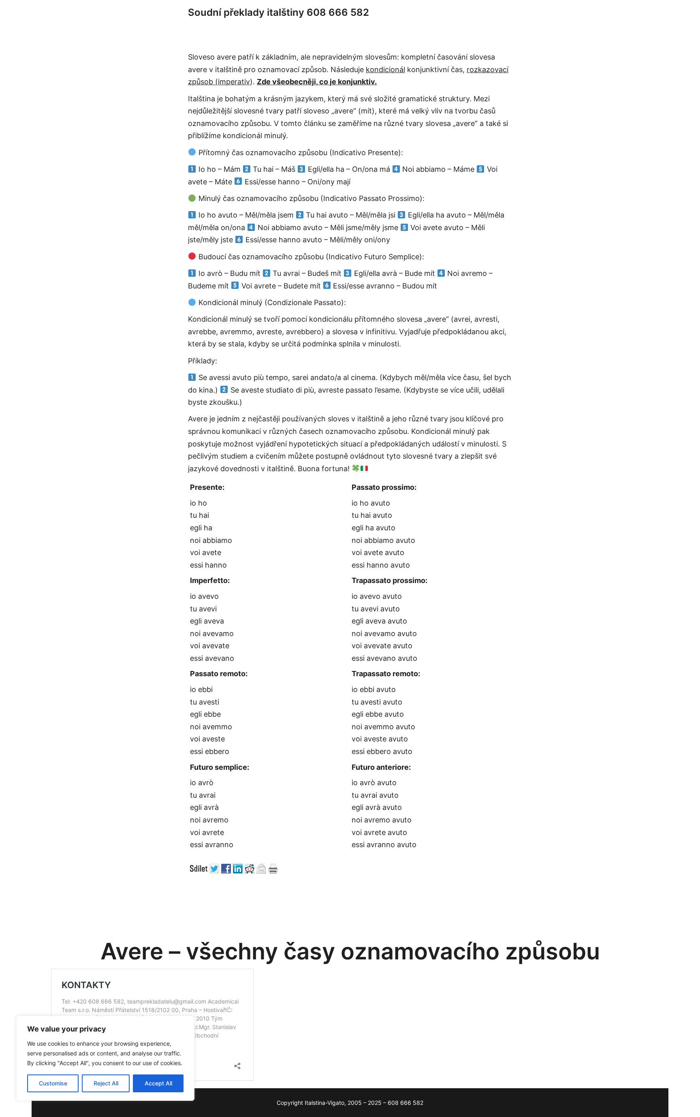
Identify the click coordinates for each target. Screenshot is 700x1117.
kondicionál (385, 69)
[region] (105, 1058)
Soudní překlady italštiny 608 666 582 (278, 12)
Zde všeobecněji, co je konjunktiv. (317, 81)
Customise (53, 1083)
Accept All (158, 1083)
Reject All (106, 1083)
